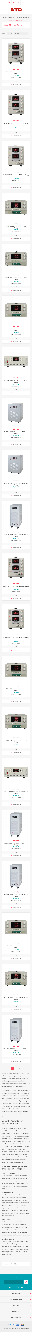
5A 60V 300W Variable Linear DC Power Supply (16, 637)
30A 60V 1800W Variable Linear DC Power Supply (16, 792)
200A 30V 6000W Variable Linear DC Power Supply (16, 535)
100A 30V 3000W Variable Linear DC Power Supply (16, 432)
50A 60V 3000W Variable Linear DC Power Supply (16, 844)
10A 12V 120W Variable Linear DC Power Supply (16, 72)
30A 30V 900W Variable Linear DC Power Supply (16, 329)
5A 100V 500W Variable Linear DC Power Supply (16, 946)
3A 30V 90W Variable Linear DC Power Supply (16, 123)
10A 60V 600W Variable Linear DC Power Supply (16, 689)
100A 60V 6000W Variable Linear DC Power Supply (16, 895)
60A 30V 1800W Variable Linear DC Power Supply (16, 381)
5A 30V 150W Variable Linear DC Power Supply (16, 175)
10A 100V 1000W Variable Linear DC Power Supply (16, 998)
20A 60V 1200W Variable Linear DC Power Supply (16, 741)
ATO (3, 17)
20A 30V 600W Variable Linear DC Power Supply (16, 278)
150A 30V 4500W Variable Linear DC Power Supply (16, 484)
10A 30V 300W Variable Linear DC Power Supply (16, 227)
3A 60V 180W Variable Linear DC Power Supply (16, 586)
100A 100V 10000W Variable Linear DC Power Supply (16, 1049)
